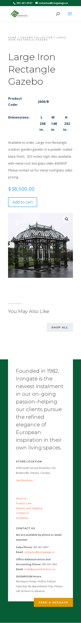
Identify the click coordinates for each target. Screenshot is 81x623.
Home (12, 37)
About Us (21, 498)
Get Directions (24, 480)
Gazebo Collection (37, 37)
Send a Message (53, 602)
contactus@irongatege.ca (39, 552)
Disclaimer (22, 518)
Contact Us (22, 513)
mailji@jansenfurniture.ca (39, 569)
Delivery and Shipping (29, 508)
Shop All (60, 327)
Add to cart (22, 202)
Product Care (23, 503)
